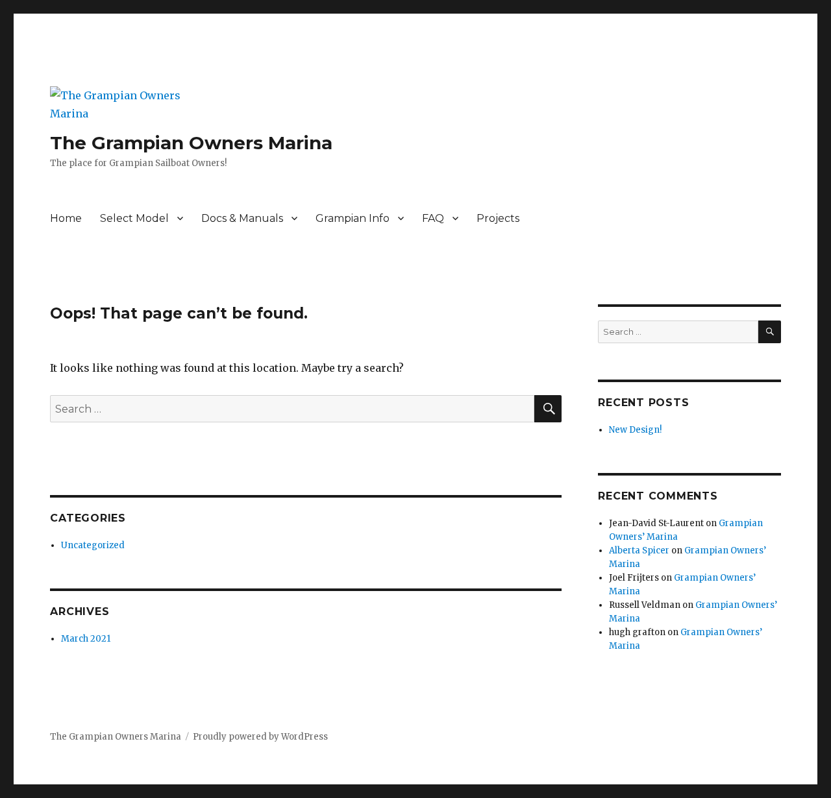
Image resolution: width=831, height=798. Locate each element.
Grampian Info (353, 218)
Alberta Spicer (639, 550)
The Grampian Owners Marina (191, 143)
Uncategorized (93, 545)
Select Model (134, 218)
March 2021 (85, 638)
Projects (498, 218)
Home (66, 218)
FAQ (433, 218)
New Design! (635, 429)
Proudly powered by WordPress (260, 736)
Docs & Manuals (242, 218)
